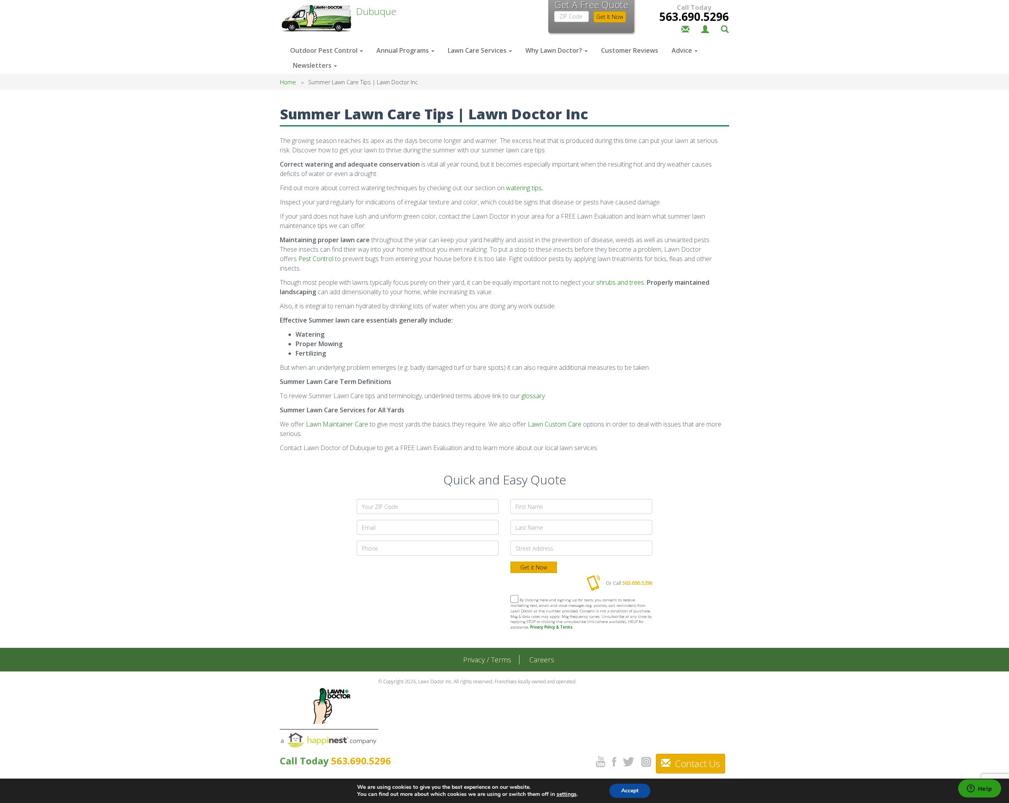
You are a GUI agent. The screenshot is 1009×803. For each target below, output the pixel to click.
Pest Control (315, 258)
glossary (533, 395)
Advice (683, 50)
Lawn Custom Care (554, 424)
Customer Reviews (629, 50)
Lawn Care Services (478, 50)
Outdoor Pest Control (324, 50)
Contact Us (696, 763)
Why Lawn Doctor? (554, 50)
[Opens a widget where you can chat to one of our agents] (979, 789)
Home (288, 82)
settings (567, 794)
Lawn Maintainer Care (337, 424)
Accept (630, 790)
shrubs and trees (620, 282)
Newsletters (313, 65)
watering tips (524, 188)
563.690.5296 (694, 16)
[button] (725, 28)
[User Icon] (705, 28)
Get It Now (609, 16)
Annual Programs (403, 50)
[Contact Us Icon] (685, 28)
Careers (541, 659)
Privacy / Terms (487, 659)
